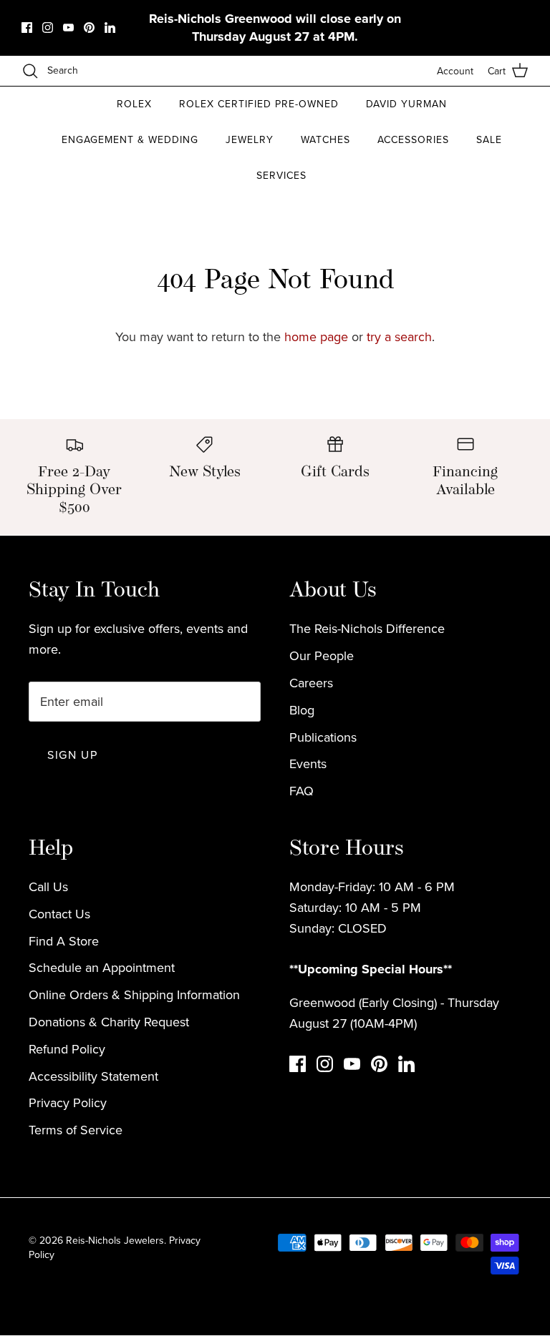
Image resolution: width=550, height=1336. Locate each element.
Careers (311, 683)
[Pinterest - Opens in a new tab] (89, 27)
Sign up (72, 754)
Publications (323, 737)
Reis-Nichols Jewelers (115, 1240)
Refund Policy (67, 1049)
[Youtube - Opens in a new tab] (68, 27)
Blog (301, 710)
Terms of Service (75, 1130)
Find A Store (64, 941)
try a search (399, 336)
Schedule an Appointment (102, 967)
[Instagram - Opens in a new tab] (47, 27)
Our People (321, 655)
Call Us (48, 886)
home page (316, 336)
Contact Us (59, 914)
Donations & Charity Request (109, 1022)
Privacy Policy (68, 1102)
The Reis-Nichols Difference (367, 628)
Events (308, 763)
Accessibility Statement (93, 1076)
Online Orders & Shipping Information (134, 994)
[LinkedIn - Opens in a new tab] (110, 27)
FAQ (301, 791)
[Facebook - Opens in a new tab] (26, 27)
